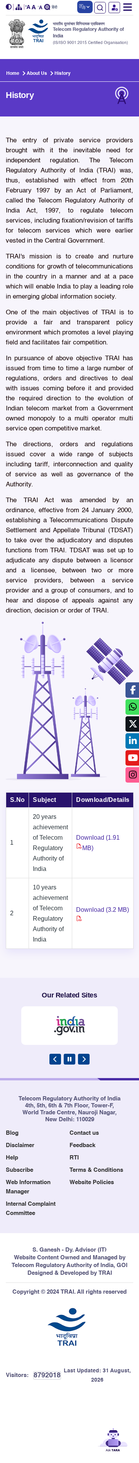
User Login (114, 7)
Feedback (82, 1145)
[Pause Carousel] (69, 1059)
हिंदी (54, 7)
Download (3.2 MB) (102, 909)
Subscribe (19, 1170)
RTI (74, 1158)
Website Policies (92, 1182)
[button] (10, 7)
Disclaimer (20, 1145)
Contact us (84, 1133)
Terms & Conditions (96, 1170)
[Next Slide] (84, 1059)
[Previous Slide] (55, 1059)
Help (12, 1158)
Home (12, 73)
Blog (12, 1133)
